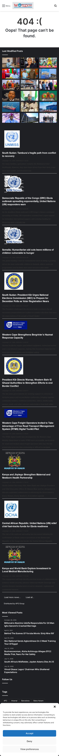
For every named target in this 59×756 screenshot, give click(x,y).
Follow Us (7, 679)
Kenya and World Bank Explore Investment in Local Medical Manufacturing (26, 570)
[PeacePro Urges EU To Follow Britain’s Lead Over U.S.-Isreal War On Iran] (29, 118)
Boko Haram (38, 701)
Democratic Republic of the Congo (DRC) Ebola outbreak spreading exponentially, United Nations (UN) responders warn (29, 201)
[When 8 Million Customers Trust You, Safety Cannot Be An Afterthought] (48, 74)
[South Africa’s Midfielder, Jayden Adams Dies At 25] (48, 62)
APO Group (19, 603)
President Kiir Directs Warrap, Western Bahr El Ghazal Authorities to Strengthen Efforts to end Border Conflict (27, 383)
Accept (29, 733)
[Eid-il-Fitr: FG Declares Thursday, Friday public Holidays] (29, 96)
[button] (54, 706)
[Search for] (55, 6)
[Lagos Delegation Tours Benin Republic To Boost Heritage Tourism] (48, 85)
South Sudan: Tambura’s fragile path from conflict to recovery (29, 154)
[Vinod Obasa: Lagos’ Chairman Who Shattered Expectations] (11, 62)
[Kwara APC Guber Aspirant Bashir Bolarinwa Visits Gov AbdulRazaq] (29, 74)
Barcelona (25, 701)
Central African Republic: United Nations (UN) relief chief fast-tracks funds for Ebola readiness (29, 524)
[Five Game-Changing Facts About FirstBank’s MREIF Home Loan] (48, 118)
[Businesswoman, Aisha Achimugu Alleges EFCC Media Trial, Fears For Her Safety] (29, 62)
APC (5, 701)
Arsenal (14, 701)
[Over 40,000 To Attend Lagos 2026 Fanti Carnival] (11, 85)
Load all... (30, 597)
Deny (29, 741)
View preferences (29, 749)
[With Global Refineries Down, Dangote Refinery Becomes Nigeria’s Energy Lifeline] (48, 107)
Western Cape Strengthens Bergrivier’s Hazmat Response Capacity (27, 336)
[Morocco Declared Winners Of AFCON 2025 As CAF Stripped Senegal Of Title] (48, 96)
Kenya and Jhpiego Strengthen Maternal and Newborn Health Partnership (26, 476)
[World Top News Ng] (23, 5)
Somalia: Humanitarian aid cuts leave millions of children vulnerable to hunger (28, 251)
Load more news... (12, 597)
